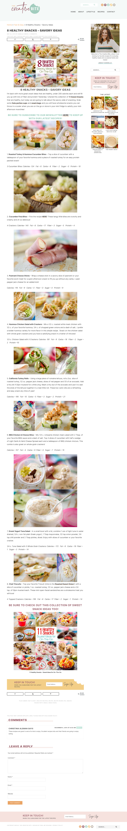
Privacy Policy (58, 825)
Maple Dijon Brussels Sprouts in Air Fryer (111, 112)
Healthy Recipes (42, 701)
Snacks (69, 701)
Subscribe (68, 684)
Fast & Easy (19, 25)
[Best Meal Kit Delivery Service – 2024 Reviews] (97, 128)
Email (10, 785)
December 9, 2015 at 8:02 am (65, 727)
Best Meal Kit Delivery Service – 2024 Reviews (98, 132)
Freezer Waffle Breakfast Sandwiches (98, 151)
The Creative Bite (26, 8)
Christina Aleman (18, 728)
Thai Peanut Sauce (111, 149)
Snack (45, 703)
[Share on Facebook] (15, 39)
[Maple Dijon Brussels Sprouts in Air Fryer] (111, 109)
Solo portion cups (19, 103)
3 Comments (33, 34)
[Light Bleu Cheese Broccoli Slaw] (111, 128)
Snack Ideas (52, 703)
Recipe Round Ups (60, 701)
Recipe (51, 701)
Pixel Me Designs (45, 825)
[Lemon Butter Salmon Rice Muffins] (97, 109)
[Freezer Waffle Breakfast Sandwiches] (97, 147)
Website (10, 794)
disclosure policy (50, 36)
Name (10, 777)
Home (9, 25)
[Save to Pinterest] (51, 39)
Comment (11, 758)
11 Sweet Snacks (76, 97)
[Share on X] (33, 39)
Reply (79, 727)
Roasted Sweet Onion (64, 584)
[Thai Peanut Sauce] (111, 147)
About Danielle (105, 63)
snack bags (36, 103)
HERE (66, 115)
